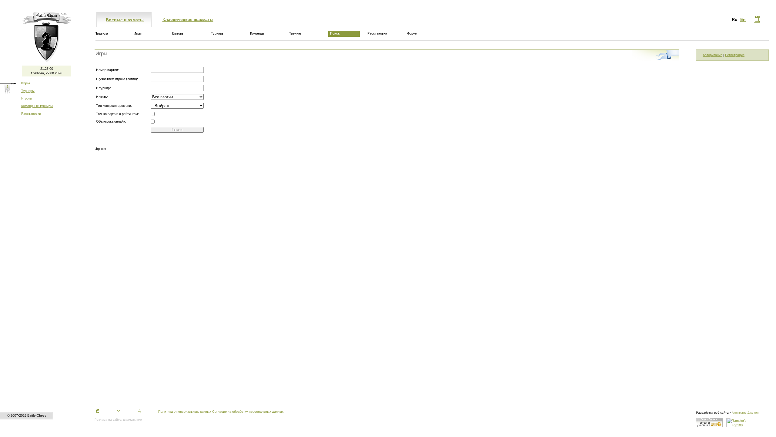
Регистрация (734, 55)
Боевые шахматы (125, 19)
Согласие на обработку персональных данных (248, 411)
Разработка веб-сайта (712, 412)
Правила (101, 33)
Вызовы (178, 33)
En (743, 19)
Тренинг (295, 33)
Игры (138, 33)
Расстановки (31, 113)
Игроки (26, 98)
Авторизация (712, 55)
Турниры (28, 91)
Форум (412, 33)
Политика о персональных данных (184, 411)
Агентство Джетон (745, 412)
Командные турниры (37, 106)
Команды (257, 33)
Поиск (335, 33)
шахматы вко (132, 419)
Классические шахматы (187, 19)
